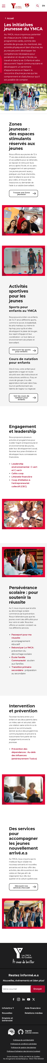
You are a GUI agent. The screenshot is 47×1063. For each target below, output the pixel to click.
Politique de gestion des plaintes (23, 1047)
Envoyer (38, 989)
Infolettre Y (8, 1008)
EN (43, 6)
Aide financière (33, 1008)
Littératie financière (22, 477)
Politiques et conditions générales (24, 1044)
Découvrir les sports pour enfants (21, 351)
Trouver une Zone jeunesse (21, 193)
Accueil (10, 18)
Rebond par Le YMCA (22, 647)
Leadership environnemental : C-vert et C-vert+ (24, 467)
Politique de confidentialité (23, 1040)
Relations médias (34, 1013)
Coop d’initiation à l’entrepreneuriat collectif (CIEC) (21, 483)
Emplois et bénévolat (7, 1019)
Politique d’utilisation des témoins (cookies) (23, 1051)
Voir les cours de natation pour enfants (21, 398)
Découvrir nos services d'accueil (21, 887)
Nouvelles (7, 1013)
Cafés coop (18, 473)
